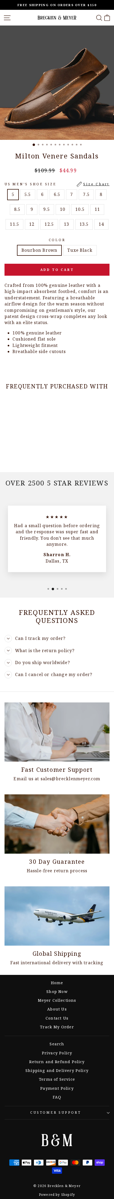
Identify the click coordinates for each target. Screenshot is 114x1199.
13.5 (84, 224)
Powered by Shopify (57, 1194)
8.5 (17, 209)
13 (66, 224)
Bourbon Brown (39, 250)
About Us (57, 1009)
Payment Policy (56, 1088)
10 (62, 209)
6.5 (57, 194)
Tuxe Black (80, 250)
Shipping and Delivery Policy (57, 1070)
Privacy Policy (57, 1052)
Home (57, 982)
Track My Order (57, 1026)
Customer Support (55, 1112)
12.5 (49, 224)
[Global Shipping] (57, 916)
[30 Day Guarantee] (57, 824)
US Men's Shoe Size (57, 184)
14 (101, 224)
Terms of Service (57, 1079)
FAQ (57, 1097)
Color (57, 240)
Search (57, 1043)
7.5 (86, 194)
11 (97, 209)
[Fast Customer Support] (57, 732)
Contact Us (57, 1018)
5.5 (27, 194)
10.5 (80, 209)
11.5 (14, 224)
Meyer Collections (57, 1000)
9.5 (46, 209)
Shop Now (56, 991)
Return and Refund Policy (57, 1061)
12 (31, 224)
